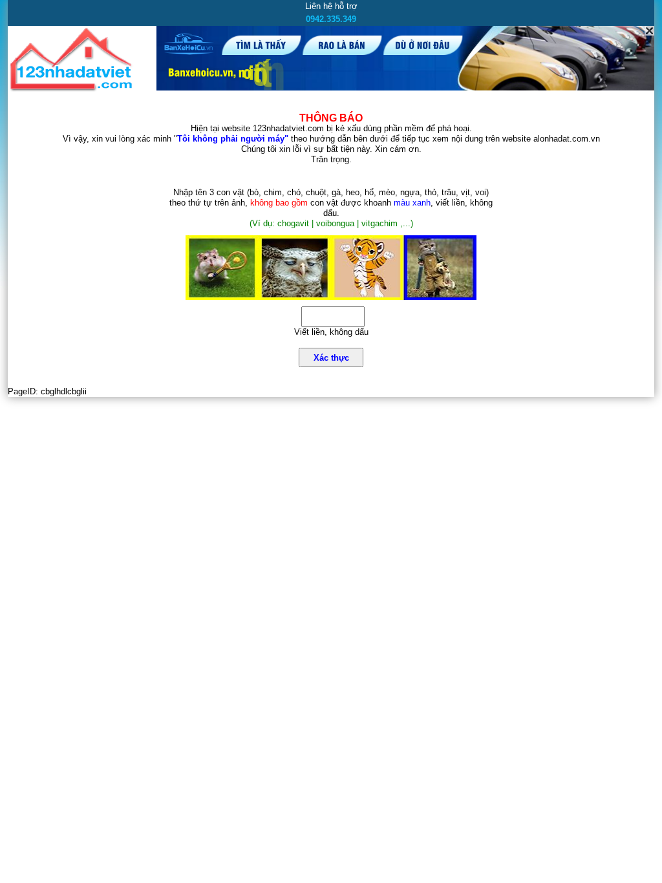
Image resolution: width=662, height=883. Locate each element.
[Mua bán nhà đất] (73, 89)
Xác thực (331, 358)
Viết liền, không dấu (331, 332)
